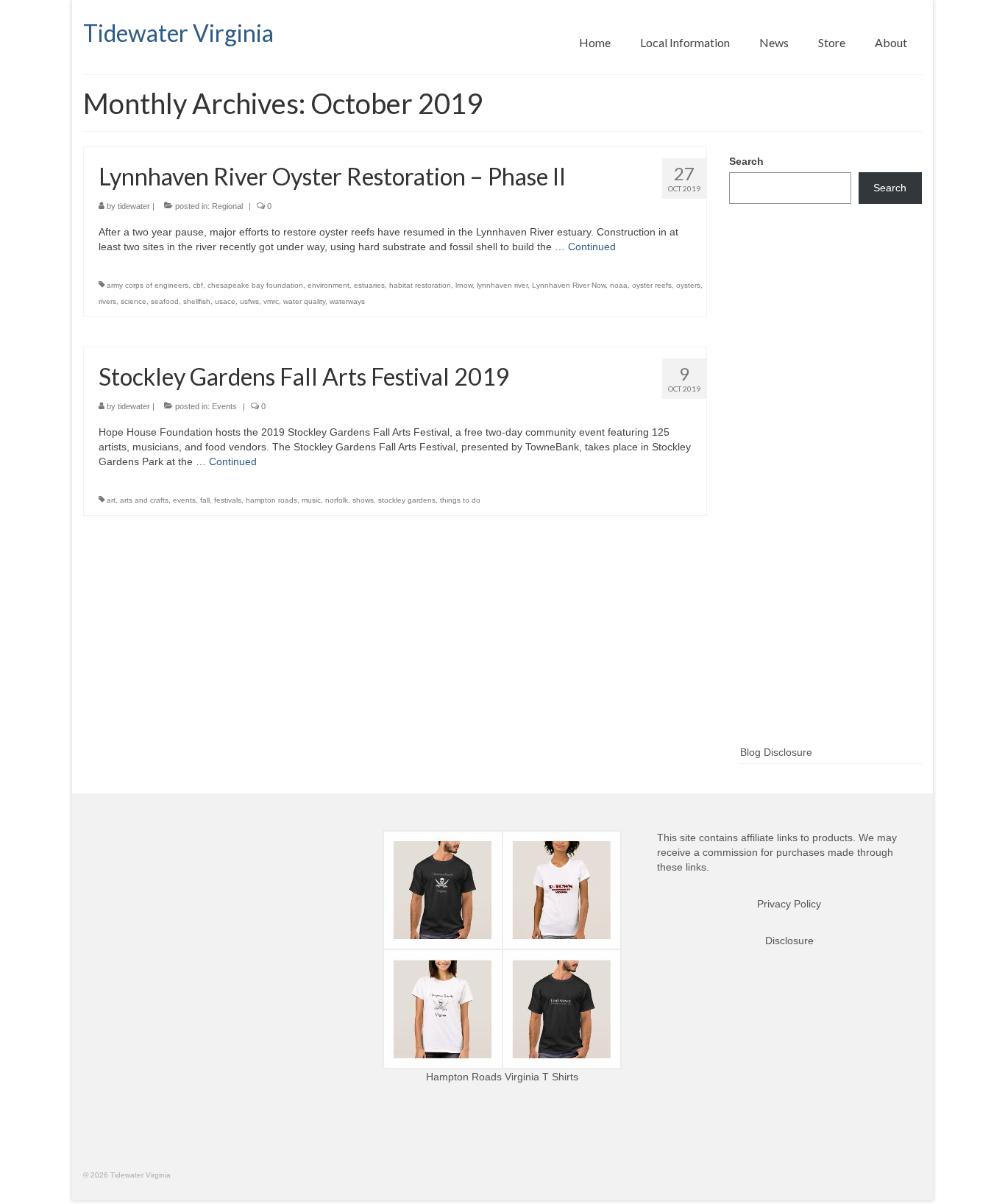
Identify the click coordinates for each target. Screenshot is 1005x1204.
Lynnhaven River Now (569, 285)
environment (328, 285)
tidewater (134, 206)
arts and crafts (144, 500)
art (111, 500)
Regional (227, 206)
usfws (249, 301)
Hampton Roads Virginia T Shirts (502, 1077)
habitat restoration (420, 285)
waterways (347, 301)
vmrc (271, 301)
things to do (460, 500)
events (184, 500)
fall (205, 500)
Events (224, 406)
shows (363, 500)
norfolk (336, 500)
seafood (165, 301)
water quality (304, 301)
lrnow (463, 285)
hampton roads (271, 500)
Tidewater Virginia (178, 32)
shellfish (196, 301)
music (311, 500)
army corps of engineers (147, 285)
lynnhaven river (502, 285)
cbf (198, 285)
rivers (107, 301)
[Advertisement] (826, 498)
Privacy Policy (789, 904)
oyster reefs (652, 285)
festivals (227, 500)
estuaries (369, 285)
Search (746, 161)
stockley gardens (407, 500)
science (133, 301)
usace (225, 301)
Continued (592, 246)
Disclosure (789, 940)
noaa (619, 285)
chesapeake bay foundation (255, 285)
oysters (688, 285)
